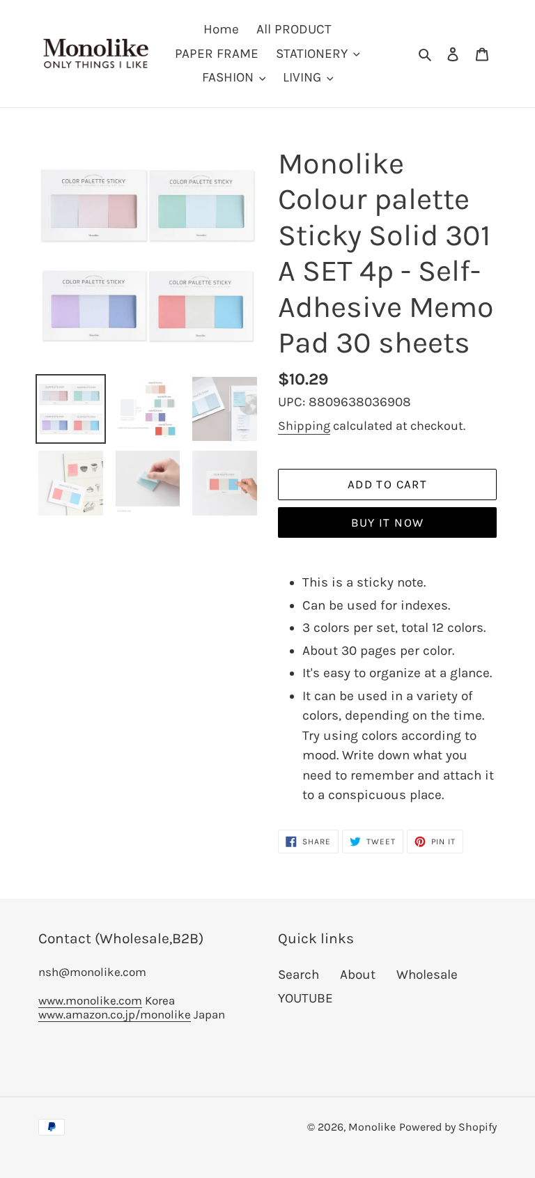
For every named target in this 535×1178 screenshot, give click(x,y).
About (357, 974)
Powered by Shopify (448, 1126)
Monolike (372, 1126)
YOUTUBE (305, 998)
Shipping (304, 425)
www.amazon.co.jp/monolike (114, 1014)
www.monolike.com (90, 1000)
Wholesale (427, 974)
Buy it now (387, 522)
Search (298, 974)
